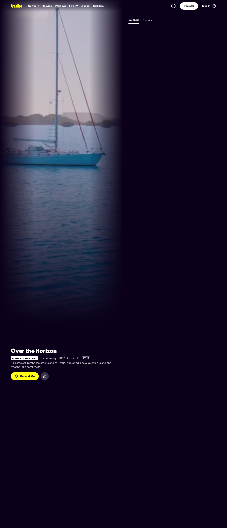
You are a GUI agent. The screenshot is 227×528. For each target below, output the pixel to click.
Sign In (206, 5)
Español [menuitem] (85, 5)
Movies (47, 5)
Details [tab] (147, 20)
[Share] (45, 376)
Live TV (73, 5)
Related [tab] (133, 20)
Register (189, 5)
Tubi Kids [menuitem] (98, 5)
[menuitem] (34, 6)
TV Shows (60, 5)
